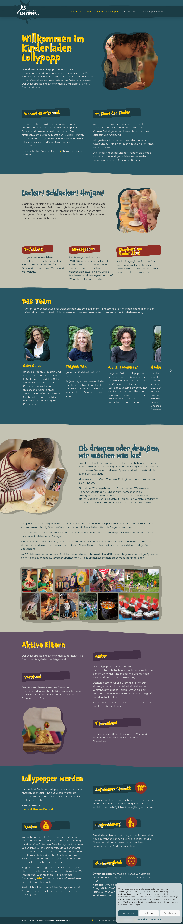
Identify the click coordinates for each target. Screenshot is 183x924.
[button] (170, 370)
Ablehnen (149, 913)
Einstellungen (170, 913)
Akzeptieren (128, 913)
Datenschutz (143, 919)
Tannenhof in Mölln (101, 554)
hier (60, 150)
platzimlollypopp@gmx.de (38, 809)
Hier (39, 878)
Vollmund (76, 260)
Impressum (156, 919)
